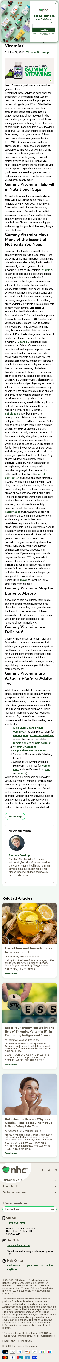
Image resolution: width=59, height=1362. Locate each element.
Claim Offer (43, 30)
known (23, 579)
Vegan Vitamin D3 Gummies (29, 750)
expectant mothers (41, 735)
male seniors (42, 742)
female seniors (22, 742)
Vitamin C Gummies (24, 746)
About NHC (10, 1186)
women (17, 735)
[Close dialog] (56, 3)
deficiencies (12, 413)
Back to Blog (15, 816)
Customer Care (12, 1180)
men (25, 735)
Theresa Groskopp (37, 52)
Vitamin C (23, 341)
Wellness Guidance (14, 1192)
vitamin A (47, 270)
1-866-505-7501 (15, 1222)
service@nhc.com (18, 1245)
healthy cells (12, 511)
